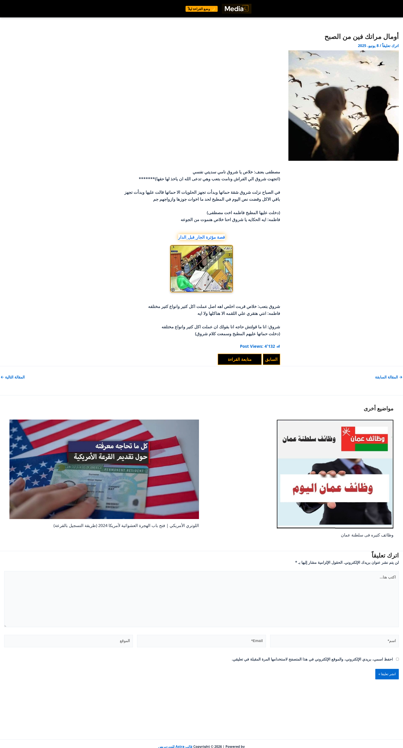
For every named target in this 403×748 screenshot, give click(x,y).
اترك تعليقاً (390, 45)
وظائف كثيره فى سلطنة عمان (367, 535)
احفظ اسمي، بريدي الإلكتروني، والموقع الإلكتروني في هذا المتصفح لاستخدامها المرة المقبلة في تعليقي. (312, 659)
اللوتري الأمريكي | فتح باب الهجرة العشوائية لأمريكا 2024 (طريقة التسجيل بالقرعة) (126, 525)
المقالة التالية (12, 377)
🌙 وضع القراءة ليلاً (201, 9)
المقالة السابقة (389, 377)
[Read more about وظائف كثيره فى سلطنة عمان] (335, 473)
